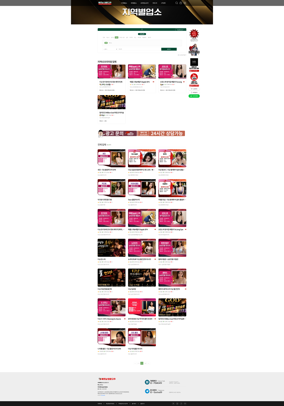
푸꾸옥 (131, 37)
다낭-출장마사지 (102, 175)
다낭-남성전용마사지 (133, 264)
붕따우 (149, 37)
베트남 (110, 43)
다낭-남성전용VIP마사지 (105, 87)
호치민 (112, 37)
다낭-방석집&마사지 (165, 87)
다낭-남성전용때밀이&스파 (136, 87)
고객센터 (163, 3)
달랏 (127, 37)
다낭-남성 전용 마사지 (103, 264)
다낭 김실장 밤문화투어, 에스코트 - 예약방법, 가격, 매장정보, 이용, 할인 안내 (142, 169)
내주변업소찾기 (145, 3)
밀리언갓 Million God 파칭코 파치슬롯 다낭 (111, 112)
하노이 (107, 37)
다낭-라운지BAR (132, 324)
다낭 (117, 37)
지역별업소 (124, 3)
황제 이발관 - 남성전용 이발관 (168, 259)
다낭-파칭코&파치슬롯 (104, 118)
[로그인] (180, 3)
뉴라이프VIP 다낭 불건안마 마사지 (139, 259)
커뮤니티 (155, 3)
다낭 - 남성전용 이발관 (164, 264)
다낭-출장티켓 (101, 205)
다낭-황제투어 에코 (133, 175)
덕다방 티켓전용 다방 (105, 199)
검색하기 (169, 49)
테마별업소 (134, 3)
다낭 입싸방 (132, 289)
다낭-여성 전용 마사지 (103, 294)
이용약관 (100, 403)
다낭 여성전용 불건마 (105, 289)
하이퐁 (139, 37)
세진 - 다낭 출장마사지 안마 (107, 169)
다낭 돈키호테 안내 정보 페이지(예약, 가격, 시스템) (110, 81)
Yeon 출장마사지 (134, 199)
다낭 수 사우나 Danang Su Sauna (109, 318)
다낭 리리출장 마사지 (135, 348)
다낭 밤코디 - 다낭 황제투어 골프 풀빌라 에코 (172, 169)
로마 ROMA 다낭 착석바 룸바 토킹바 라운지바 (141, 318)
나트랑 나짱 (121, 37)
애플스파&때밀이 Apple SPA (139, 81)
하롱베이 (144, 37)
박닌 (135, 37)
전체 (104, 37)
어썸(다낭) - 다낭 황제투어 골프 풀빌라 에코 (172, 199)
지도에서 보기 (180, 30)
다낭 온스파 (101, 259)
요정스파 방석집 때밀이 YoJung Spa (171, 81)
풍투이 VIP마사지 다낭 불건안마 (169, 289)
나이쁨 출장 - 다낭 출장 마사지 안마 (109, 348)
